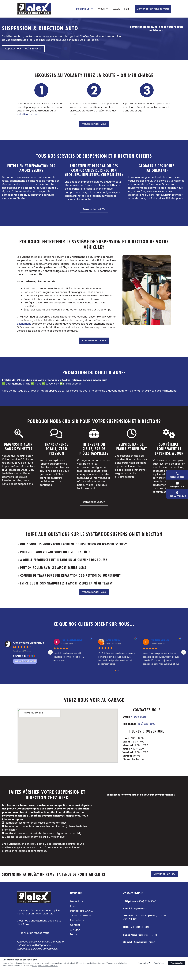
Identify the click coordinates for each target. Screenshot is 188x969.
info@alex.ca (138, 716)
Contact (75, 925)
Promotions (77, 920)
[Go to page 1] (118, 670)
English (74, 934)
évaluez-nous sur (23, 661)
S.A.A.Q (116, 8)
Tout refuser (159, 963)
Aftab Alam (113, 640)
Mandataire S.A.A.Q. (81, 911)
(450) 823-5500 (145, 724)
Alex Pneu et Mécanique (28, 642)
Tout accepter (177, 963)
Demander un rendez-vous (153, 8)
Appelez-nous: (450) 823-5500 (23, 48)
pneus (148, 180)
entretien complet (28, 114)
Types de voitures (80, 915)
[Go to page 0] (115, 670)
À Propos (75, 929)
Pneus (101, 8)
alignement (149, 177)
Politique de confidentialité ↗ (45, 965)
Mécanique (83, 8)
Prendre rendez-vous (94, 124)
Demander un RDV (94, 209)
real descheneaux (72, 640)
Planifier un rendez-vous (34, 933)
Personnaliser (143, 963)
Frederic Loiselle (160, 640)
